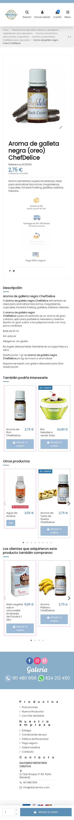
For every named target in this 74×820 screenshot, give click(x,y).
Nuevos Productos (33, 711)
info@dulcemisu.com (36, 787)
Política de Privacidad (35, 739)
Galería (37, 669)
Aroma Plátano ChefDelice (47, 607)
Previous (5, 503)
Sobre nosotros (31, 747)
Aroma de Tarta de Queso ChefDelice (47, 517)
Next (69, 503)
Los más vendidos (33, 715)
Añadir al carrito (48, 812)
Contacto (28, 751)
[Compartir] (10, 271)
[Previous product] (69, 36)
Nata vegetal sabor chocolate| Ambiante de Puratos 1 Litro (14, 612)
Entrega (26, 730)
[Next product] (70, 36)
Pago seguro (29, 743)
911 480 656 (30, 782)
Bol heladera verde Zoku (47, 432)
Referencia (14, 164)
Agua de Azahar (11, 514)
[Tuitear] (14, 271)
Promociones (30, 707)
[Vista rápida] (20, 425)
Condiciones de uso (34, 734)
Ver (11, 523)
